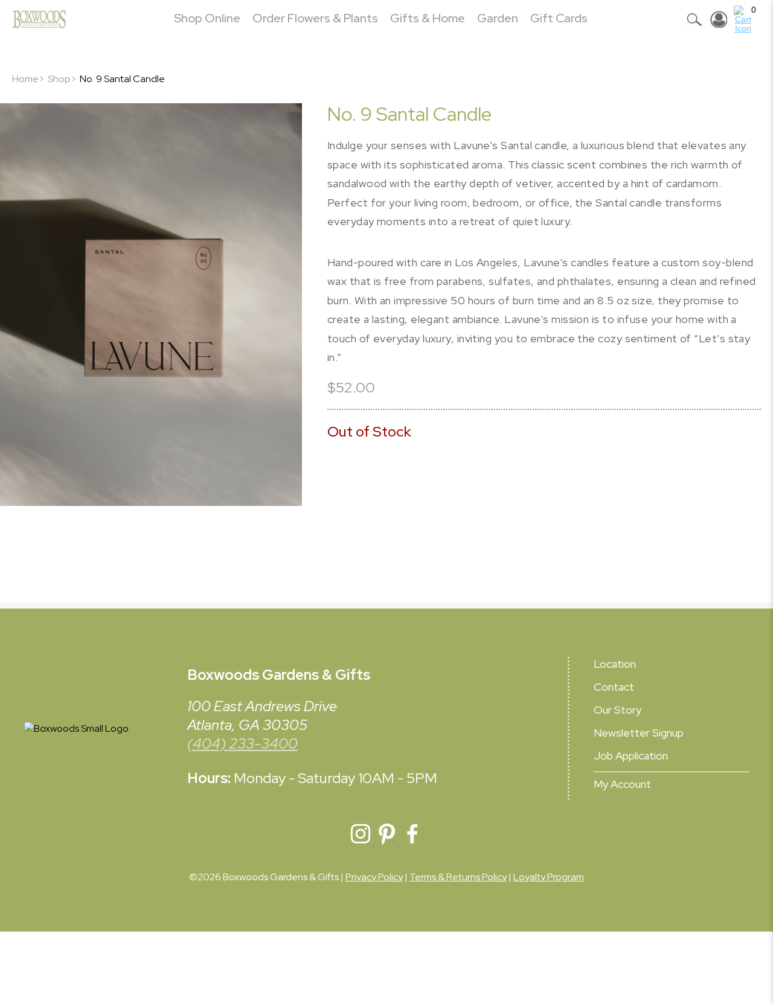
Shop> (62, 78)
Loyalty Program (548, 877)
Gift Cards (559, 18)
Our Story (617, 710)
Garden (497, 18)
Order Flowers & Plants (315, 18)
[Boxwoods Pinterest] (387, 842)
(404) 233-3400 (242, 743)
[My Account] (719, 19)
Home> (28, 78)
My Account (622, 784)
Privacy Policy (374, 877)
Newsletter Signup (639, 733)
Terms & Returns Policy (458, 877)
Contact (614, 687)
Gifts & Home (427, 18)
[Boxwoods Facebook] (412, 842)
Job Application (631, 756)
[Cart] (743, 19)
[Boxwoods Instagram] (361, 842)
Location (615, 664)
